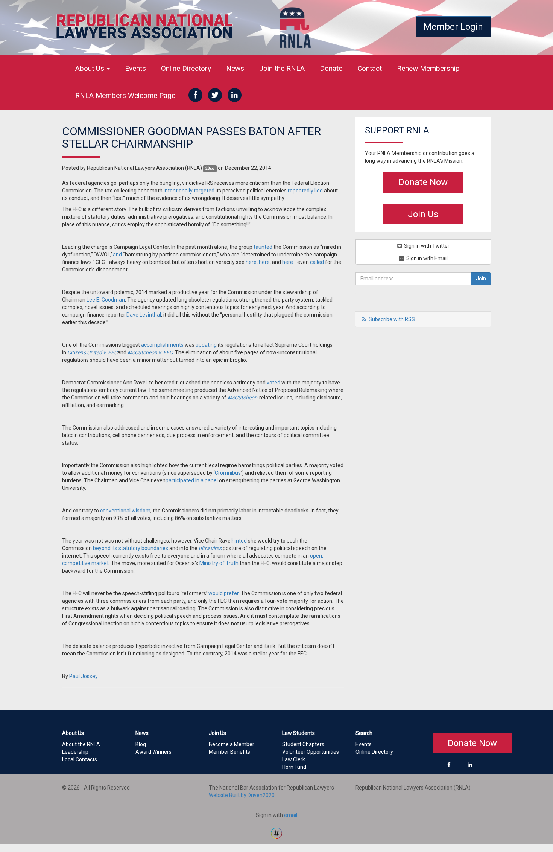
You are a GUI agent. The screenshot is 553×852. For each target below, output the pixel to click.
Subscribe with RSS (392, 319)
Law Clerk (293, 759)
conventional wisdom (125, 511)
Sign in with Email (426, 258)
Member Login (453, 26)
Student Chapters (303, 744)
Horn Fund (294, 767)
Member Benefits (229, 752)
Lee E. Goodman (106, 300)
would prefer (223, 593)
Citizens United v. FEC (92, 352)
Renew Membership (428, 68)
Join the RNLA (282, 68)
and (117, 254)
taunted (263, 247)
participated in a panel (192, 480)
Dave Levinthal (143, 315)
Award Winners (153, 752)
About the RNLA (81, 744)
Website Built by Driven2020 (242, 795)
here (251, 262)
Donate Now (423, 182)
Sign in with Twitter (426, 246)
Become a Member (231, 744)
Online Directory (186, 68)
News (235, 68)
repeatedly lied (305, 190)
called (317, 262)
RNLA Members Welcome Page (125, 95)
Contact (369, 68)
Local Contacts (79, 759)
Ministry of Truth (219, 563)
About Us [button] (90, 68)
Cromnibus (228, 473)
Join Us (423, 214)
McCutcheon (242, 398)
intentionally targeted (189, 190)
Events (135, 68)
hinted (239, 541)
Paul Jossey (83, 676)
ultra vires (210, 548)
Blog (140, 744)
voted (273, 383)
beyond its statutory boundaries (130, 548)
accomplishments (162, 345)
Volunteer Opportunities (310, 752)
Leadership (75, 752)
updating (206, 345)
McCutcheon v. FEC (150, 352)
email (290, 815)
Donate (331, 68)
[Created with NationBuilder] (276, 832)
